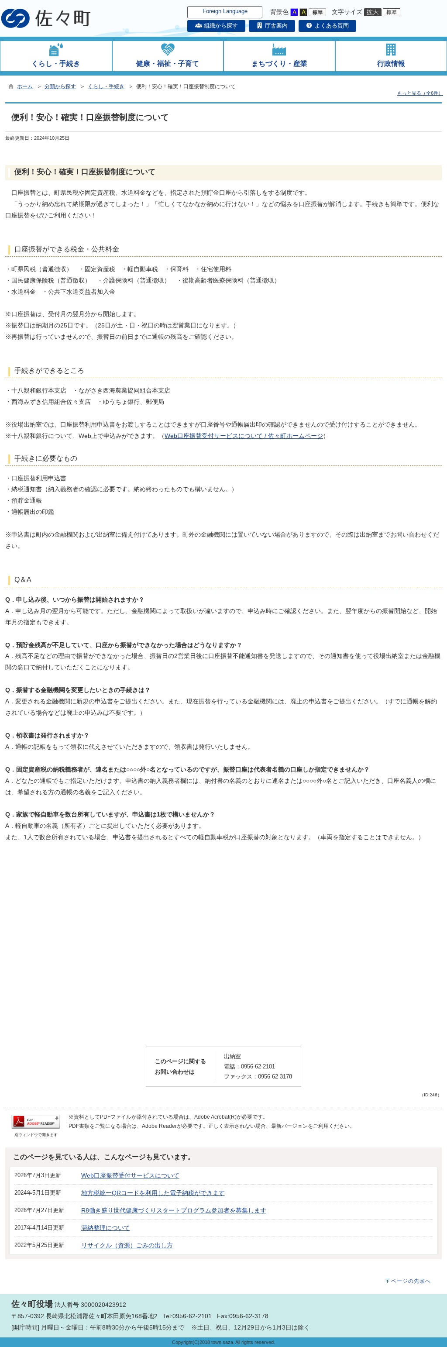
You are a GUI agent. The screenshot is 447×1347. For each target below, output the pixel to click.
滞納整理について (105, 1227)
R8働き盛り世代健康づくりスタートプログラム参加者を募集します (173, 1210)
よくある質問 (331, 25)
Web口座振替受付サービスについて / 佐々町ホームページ (244, 435)
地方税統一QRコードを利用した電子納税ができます (153, 1192)
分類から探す (60, 86)
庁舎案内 (275, 25)
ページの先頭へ (411, 1281)
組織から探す (219, 25)
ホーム (25, 86)
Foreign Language (225, 11)
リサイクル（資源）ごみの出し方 (127, 1245)
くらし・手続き (106, 86)
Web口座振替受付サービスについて (130, 1175)
